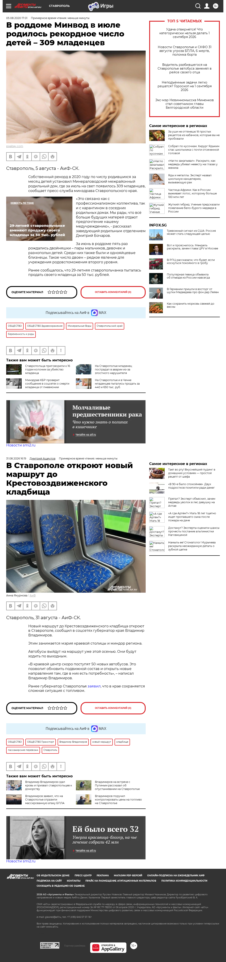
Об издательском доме (53, 875)
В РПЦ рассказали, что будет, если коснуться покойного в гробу (191, 261)
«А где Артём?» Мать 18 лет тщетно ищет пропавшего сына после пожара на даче (192, 517)
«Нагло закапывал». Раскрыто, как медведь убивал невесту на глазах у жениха (193, 164)
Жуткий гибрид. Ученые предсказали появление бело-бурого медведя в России (194, 208)
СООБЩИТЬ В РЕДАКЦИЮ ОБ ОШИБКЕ (61, 885)
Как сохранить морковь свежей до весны (190, 305)
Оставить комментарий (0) (113, 292)
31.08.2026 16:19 (16, 458)
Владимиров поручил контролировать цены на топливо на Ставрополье (118, 799)
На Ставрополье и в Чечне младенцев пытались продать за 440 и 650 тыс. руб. (117, 383)
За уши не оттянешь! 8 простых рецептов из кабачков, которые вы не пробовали (194, 135)
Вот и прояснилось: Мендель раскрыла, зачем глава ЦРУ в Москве (192, 247)
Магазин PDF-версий (128, 875)
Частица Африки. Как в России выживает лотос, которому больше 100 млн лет (192, 193)
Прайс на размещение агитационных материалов (120, 880)
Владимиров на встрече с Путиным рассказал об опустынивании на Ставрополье (117, 785)
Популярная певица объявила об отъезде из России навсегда (188, 276)
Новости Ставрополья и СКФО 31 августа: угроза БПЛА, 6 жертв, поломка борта (184, 51)
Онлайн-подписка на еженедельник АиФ (176, 875)
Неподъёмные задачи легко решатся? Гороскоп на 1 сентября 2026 (185, 86)
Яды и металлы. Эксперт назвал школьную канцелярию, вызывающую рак (190, 179)
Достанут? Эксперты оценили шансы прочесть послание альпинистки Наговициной (193, 531)
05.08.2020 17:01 (16, 18)
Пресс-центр (83, 875)
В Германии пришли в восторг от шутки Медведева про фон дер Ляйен (193, 291)
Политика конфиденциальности (184, 880)
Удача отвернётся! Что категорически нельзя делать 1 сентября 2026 (184, 33)
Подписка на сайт (49, 880)
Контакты (73, 880)
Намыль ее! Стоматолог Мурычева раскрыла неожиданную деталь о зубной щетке (192, 546)
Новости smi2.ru (21, 445)
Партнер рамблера (74, 945)
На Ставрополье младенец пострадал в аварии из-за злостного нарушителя (113, 369)
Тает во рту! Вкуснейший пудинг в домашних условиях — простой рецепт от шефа (191, 473)
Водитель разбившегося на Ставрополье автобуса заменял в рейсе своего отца (185, 68)
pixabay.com (14, 146)
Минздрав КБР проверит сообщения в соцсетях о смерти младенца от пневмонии (47, 383)
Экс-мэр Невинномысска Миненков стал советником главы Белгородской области (184, 104)
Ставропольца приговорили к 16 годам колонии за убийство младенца (47, 369)
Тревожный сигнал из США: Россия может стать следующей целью (191, 232)
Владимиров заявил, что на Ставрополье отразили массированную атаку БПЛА (44, 799)
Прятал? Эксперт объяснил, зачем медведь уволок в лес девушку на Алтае (191, 502)
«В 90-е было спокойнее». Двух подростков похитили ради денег (191, 485)
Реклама (103, 875)
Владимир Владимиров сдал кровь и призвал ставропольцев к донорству (48, 785)
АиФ (33, 595)
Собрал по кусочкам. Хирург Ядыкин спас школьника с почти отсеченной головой (193, 149)
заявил (94, 686)
